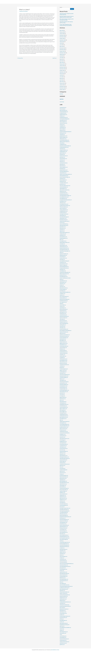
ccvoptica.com (62, 547)
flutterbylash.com (63, 610)
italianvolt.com (62, 231)
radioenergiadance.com (64, 167)
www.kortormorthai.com (64, 520)
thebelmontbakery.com (63, 137)
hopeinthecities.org (63, 310)
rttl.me (61, 634)
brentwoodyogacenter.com (64, 543)
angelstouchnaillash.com (64, 253)
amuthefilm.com (62, 354)
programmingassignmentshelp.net (65, 131)
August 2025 (62, 41)
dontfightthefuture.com (63, 211)
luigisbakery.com (62, 550)
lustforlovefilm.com (63, 356)
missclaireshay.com (63, 107)
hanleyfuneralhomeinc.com (64, 248)
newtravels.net (62, 134)
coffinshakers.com (63, 380)
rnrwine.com (62, 621)
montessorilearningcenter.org (65, 594)
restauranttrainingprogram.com (65, 272)
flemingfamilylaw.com (63, 620)
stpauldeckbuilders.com (64, 526)
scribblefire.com (62, 293)
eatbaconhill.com (62, 130)
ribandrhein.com (62, 283)
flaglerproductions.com (63, 343)
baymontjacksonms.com (64, 417)
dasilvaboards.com (63, 339)
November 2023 (62, 68)
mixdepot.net (62, 557)
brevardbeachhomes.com (64, 204)
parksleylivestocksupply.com (64, 299)
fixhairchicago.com (63, 461)
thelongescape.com (63, 401)
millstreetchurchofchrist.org (64, 604)
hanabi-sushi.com (63, 552)
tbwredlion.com (62, 590)
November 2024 (62, 49)
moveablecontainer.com (64, 182)
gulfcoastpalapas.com (63, 481)
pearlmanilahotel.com (63, 158)
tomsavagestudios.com (63, 276)
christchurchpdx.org (63, 350)
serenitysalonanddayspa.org (64, 118)
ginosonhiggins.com (63, 411)
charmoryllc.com (62, 326)
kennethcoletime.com (63, 387)
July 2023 (61, 75)
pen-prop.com (62, 506)
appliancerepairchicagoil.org (64, 141)
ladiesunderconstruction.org (64, 189)
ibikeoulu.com (62, 378)
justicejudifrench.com (63, 383)
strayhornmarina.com (63, 341)
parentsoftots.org (63, 486)
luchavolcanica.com (63, 435)
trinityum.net (62, 570)
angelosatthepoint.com (63, 455)
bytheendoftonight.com (64, 309)
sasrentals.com (62, 259)
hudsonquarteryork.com (64, 580)
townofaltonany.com (63, 418)
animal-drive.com (63, 472)
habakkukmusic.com (63, 499)
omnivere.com (62, 124)
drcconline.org (62, 449)
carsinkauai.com (62, 603)
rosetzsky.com (62, 366)
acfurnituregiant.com (63, 121)
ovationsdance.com (63, 282)
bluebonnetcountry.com (64, 155)
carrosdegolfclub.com (63, 198)
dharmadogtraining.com (64, 631)
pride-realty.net (62, 607)
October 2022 (62, 89)
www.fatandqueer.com (63, 522)
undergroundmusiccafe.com (64, 641)
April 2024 (61, 60)
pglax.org (61, 420)
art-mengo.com (62, 395)
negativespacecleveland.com (64, 421)
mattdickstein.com (63, 495)
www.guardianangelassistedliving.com (66, 586)
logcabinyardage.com (63, 491)
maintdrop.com (62, 160)
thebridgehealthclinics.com (64, 482)
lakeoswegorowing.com (64, 623)
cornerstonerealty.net (63, 562)
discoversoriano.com (63, 320)
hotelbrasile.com (62, 178)
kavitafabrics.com (63, 434)
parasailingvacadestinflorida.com (65, 606)
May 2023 (61, 78)
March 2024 (62, 62)
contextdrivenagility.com (64, 377)
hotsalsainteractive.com (64, 117)
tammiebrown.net (63, 398)
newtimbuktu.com (63, 127)
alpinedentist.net (62, 165)
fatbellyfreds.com (63, 577)
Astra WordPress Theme (55, 649)
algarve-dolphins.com (63, 408)
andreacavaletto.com (63, 297)
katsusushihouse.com (63, 361)
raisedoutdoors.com (63, 218)
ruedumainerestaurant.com (64, 364)
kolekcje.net (62, 285)
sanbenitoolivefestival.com (64, 316)
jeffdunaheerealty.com (63, 513)
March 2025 (62, 46)
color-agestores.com (63, 302)
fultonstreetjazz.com (63, 179)
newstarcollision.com (63, 258)
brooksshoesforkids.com (64, 475)
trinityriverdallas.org (63, 289)
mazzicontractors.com (63, 572)
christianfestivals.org (63, 405)
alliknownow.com (62, 333)
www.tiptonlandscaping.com (64, 545)
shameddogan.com (63, 485)
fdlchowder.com (62, 533)
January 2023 (62, 84)
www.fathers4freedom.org (64, 509)
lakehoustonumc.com (63, 498)
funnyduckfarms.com (63, 613)
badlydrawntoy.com (63, 496)
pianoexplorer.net (63, 567)
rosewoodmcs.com (63, 559)
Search (61, 7)
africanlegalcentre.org (63, 360)
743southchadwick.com (64, 206)
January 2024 (62, 65)
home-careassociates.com (64, 296)
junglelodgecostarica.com (64, 404)
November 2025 (62, 36)
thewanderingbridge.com (64, 384)
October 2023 (62, 70)
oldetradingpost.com (63, 188)
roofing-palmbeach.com (64, 209)
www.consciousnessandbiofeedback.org (66, 563)
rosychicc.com (62, 306)
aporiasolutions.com (63, 478)
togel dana (61, 99)
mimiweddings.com (63, 637)
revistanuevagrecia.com (64, 368)
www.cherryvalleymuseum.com (65, 185)
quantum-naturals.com (63, 593)
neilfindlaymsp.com (63, 447)
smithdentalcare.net (63, 640)
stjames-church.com (63, 370)
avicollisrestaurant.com (63, 448)
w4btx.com (61, 252)
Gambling (21, 11)
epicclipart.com (62, 157)
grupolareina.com (63, 184)
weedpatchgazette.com (64, 238)
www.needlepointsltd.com (64, 535)
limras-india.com (62, 108)
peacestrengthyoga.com (64, 515)
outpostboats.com (63, 307)
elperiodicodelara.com (63, 110)
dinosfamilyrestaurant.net (64, 194)
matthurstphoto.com (63, 599)
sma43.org (61, 540)
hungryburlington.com (63, 388)
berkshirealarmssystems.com (65, 232)
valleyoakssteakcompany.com (65, 458)
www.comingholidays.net (64, 323)
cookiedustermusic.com (64, 431)
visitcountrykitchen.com (64, 407)
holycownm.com (62, 437)
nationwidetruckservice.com (64, 438)
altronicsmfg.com (63, 128)
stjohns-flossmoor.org (63, 428)
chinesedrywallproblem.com (64, 425)
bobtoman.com (62, 161)
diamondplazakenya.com (64, 589)
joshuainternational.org (63, 503)
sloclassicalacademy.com (64, 337)
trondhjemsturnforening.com (64, 587)
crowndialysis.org (63, 270)
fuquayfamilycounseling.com (64, 624)
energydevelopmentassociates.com (66, 199)
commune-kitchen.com (63, 353)
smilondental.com (63, 256)
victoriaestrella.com (63, 442)
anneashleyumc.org (63, 523)
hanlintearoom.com (63, 611)
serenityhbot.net (62, 502)
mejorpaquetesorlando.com (64, 249)
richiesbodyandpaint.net (64, 111)
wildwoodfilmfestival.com (64, 175)
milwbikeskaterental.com (64, 415)
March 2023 (62, 81)
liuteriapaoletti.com (63, 422)
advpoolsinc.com (62, 454)
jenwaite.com (62, 614)
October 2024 (62, 51)
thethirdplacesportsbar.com (64, 573)
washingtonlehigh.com (63, 549)
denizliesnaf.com (62, 462)
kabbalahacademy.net (63, 255)
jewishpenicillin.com (63, 275)
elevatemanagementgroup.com (65, 616)
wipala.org (61, 303)
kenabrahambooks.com (63, 351)
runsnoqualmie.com (63, 529)
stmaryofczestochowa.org (64, 381)
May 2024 (61, 59)
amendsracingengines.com (64, 519)
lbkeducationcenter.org (63, 287)
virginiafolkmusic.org (63, 280)
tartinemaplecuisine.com (64, 391)
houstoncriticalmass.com (64, 329)
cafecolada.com (62, 319)
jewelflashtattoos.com (63, 151)
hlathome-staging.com (63, 265)
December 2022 (62, 86)
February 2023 (62, 83)
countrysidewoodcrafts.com (64, 140)
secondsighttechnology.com (64, 260)
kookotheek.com (62, 168)
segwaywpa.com (62, 479)
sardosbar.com (62, 229)
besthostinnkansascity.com (64, 638)
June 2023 (61, 76)
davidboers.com (62, 492)
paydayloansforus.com (63, 135)
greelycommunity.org (63, 363)
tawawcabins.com (63, 226)
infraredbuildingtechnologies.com (65, 195)
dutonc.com (62, 400)
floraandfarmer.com (63, 201)
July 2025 (61, 43)
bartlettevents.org (63, 181)
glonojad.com (62, 367)
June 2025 (61, 44)
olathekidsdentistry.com (64, 246)
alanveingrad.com (63, 410)
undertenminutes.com (63, 123)
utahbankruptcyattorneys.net (64, 221)
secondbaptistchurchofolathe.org (65, 627)
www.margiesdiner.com (64, 532)
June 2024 (61, 57)
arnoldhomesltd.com (63, 212)
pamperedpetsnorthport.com (64, 242)
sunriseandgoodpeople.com (64, 424)
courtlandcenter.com (63, 445)
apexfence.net (62, 644)
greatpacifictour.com (63, 441)
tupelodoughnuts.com (63, 245)
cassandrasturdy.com (63, 314)
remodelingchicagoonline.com (65, 542)
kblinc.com (61, 239)
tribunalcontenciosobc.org (64, 336)
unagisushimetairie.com (64, 150)
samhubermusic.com (63, 643)
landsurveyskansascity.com (64, 525)
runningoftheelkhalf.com (64, 512)
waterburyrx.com (62, 452)
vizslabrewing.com (63, 233)
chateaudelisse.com (63, 172)
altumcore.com (62, 471)
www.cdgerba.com (63, 583)
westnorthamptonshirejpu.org (65, 177)
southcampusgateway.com (64, 171)
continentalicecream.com (64, 346)
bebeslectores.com (63, 191)
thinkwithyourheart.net (63, 219)
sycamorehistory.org (63, 560)
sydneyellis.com (62, 269)
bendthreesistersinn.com (64, 427)
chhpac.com (62, 630)
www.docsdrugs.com (63, 530)
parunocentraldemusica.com (64, 584)
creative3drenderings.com (64, 488)
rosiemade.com (62, 243)
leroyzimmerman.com (63, 617)
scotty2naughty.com (63, 371)
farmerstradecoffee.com (64, 489)
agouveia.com (62, 626)
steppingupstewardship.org (64, 546)
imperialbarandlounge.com (64, 216)
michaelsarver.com (63, 262)
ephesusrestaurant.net (63, 574)
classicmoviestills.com (63, 317)
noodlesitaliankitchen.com (64, 147)
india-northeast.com (63, 208)
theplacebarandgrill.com (64, 451)
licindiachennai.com (63, 113)
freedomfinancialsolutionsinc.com (65, 516)
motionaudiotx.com (63, 633)
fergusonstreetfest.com (64, 596)
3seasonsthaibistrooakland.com (65, 292)
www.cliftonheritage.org (64, 539)
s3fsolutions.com (63, 202)
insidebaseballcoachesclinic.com (65, 601)
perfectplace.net (62, 290)
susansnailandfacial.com (64, 505)
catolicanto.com (62, 286)
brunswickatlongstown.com (64, 390)
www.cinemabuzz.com (63, 556)
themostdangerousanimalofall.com (65, 330)
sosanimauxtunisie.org (63, 162)
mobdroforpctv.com (63, 313)
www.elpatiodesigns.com (64, 579)
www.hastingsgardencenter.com (65, 566)
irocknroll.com (62, 222)
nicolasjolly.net (62, 357)
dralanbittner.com (63, 235)
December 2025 (62, 35)
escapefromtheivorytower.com (65, 205)
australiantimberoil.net (63, 192)
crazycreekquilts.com (63, 347)
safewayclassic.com (63, 138)
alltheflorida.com (62, 600)
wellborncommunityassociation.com (66, 174)
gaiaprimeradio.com (63, 397)
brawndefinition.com (63, 344)
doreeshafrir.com (62, 373)
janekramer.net (62, 393)
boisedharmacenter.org (64, 300)
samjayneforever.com (63, 597)
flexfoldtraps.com (63, 518)
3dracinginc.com (62, 327)
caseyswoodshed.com (63, 459)
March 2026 (62, 30)
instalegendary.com (63, 144)
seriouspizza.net (62, 468)
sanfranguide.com (63, 324)
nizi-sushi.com (62, 394)
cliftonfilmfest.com (63, 215)
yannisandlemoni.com (63, 236)
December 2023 (62, 67)
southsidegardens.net (63, 569)
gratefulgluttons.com (63, 312)
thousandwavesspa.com (64, 444)
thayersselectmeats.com (64, 476)
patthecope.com (62, 465)
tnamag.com (62, 474)
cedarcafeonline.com (63, 120)
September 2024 (62, 52)
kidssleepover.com (63, 133)
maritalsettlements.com (64, 414)
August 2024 (62, 54)
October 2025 (62, 38)
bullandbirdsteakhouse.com (64, 536)
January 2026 (62, 33)
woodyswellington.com (63, 576)
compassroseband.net (63, 469)
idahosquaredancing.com (64, 225)
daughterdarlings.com (63, 114)
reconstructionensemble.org (64, 432)
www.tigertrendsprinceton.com (65, 508)
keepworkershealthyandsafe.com (65, 145)
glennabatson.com (63, 340)
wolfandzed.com (62, 553)
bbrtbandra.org (62, 154)
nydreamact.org (62, 148)
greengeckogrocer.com (64, 263)
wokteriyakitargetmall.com (64, 266)
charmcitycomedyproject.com (65, 374)
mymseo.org (62, 628)
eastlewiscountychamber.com (65, 334)
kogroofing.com (62, 164)
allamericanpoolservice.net (64, 273)
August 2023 (62, 73)
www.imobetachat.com (63, 493)
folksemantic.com (63, 228)
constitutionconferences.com (65, 464)
